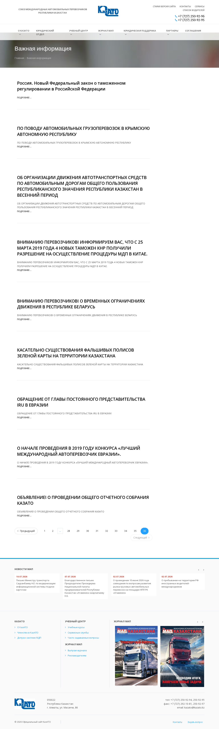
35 (135, 530)
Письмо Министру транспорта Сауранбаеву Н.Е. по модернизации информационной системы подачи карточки (35, 585)
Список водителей (193, 10)
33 (116, 530)
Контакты (185, 6)
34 (125, 530)
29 (78, 530)
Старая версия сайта (164, 6)
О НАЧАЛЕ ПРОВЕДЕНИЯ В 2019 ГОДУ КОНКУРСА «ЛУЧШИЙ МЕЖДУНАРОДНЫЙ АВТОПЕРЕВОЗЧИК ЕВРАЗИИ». (78, 451)
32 (106, 530)
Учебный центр (78, 30)
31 (97, 530)
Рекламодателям (77, 655)
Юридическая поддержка (140, 30)
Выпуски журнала (77, 650)
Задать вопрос (195, 722)
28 (68, 530)
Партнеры (172, 30)
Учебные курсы (76, 627)
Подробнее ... (24, 97)
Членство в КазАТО (27, 632)
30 (87, 530)
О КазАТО (23, 30)
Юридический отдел (45, 32)
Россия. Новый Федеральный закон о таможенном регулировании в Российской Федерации (71, 86)
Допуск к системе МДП (29, 637)
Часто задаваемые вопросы (83, 637)
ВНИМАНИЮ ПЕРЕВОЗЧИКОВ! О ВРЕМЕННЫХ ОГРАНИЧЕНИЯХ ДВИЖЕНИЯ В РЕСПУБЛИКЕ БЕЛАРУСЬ (81, 304)
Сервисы (199, 6)
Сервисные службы (78, 632)
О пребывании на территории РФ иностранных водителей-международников (180, 583)
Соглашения (193, 30)
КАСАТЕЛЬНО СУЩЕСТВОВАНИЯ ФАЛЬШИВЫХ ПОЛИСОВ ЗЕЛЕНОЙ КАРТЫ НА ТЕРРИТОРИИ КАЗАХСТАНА (75, 353)
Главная (19, 58)
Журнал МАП (106, 30)
